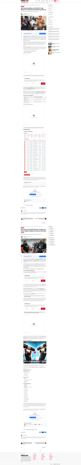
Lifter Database (51, 20)
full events (33, 367)
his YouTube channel (25, 267)
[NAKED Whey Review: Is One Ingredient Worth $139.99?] (49, 44)
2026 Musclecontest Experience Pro (54, 455)
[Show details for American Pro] (24, 156)
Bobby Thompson (33, 259)
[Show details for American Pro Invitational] (24, 141)
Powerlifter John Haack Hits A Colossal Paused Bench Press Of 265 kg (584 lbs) (34, 75)
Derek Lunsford (51, 461)
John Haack (42, 37)
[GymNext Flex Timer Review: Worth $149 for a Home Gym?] (49, 47)
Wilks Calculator (51, 7)
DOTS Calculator (51, 8)
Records (37, 2)
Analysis (44, 2)
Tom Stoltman (41, 424)
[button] (55, 0)
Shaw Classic (37, 263)
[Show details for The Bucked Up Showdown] (24, 159)
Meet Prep (47, 2)
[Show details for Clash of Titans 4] (24, 144)
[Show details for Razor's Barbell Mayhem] (24, 168)
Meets (34, 2)
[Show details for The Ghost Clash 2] (24, 153)
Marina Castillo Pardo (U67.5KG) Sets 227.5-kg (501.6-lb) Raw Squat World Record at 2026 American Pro (54, 37)
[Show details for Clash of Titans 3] (24, 147)
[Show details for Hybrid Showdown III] (24, 162)
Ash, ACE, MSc (31, 13)
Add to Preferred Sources (42, 33)
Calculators (40, 2)
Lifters (32, 2)
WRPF (25, 36)
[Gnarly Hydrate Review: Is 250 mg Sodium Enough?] (49, 53)
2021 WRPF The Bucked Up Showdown (37, 96)
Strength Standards (50, 14)
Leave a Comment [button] (43, 447)
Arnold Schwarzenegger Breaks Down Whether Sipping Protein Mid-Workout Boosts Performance (55, 50)
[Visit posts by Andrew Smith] (21, 211)
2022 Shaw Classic (27, 429)
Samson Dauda (51, 462)
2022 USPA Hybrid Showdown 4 (31, 88)
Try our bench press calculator (29, 104)
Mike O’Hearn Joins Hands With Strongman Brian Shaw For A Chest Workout (34, 365)
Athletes (51, 18)
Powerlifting (22, 6)
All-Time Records (50, 22)
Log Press (27, 265)
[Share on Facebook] (21, 35)
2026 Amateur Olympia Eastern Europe (54, 457)
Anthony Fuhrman (36, 260)
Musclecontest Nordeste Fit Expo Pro (54, 456)
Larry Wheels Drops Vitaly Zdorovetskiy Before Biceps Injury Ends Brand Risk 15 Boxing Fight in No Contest (54, 29)
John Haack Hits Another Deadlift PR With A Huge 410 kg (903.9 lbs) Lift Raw (34, 127)
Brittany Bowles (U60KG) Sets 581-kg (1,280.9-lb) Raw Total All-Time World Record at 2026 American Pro (54, 34)
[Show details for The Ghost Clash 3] (24, 150)
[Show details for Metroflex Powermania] (24, 165)
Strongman (36, 429)
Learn (49, 2)
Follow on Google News (39, 194)
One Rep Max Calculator (50, 12)
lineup (36, 367)
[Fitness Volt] (25, 1)
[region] (35, 136)
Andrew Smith (25, 13)
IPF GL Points (50, 10)
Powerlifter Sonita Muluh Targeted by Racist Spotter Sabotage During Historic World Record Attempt (53, 32)
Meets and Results (50, 24)
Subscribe (43, 83)
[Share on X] (21, 37)
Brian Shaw (40, 258)
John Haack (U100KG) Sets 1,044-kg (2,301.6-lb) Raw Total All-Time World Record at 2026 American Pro (54, 39)
